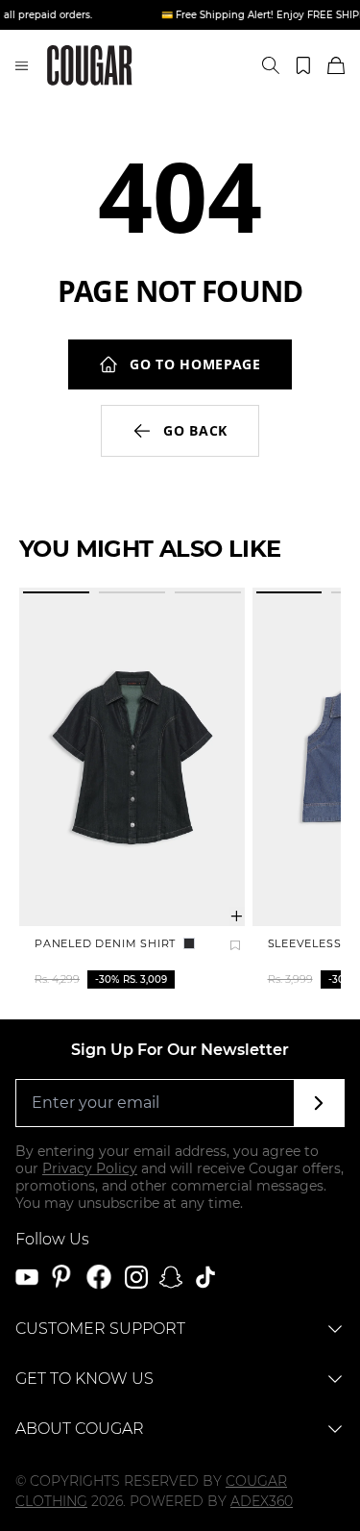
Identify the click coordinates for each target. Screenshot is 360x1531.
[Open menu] (21, 65)
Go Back (195, 430)
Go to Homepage (195, 364)
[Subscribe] (319, 1103)
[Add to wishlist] (235, 945)
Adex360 (261, 1501)
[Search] (270, 65)
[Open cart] (336, 65)
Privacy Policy (89, 1168)
